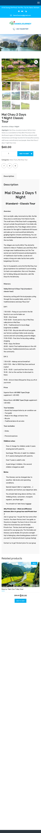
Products (22, 44)
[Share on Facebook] (4, 165)
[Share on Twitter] (9, 165)
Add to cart (24, 153)
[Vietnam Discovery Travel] (20, 23)
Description (9, 176)
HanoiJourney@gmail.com (22, 15)
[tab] (9, 176)
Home (15, 44)
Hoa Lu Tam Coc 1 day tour (12, 589)
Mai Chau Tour (23, 160)
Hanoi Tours (14, 160)
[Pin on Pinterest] (15, 165)
